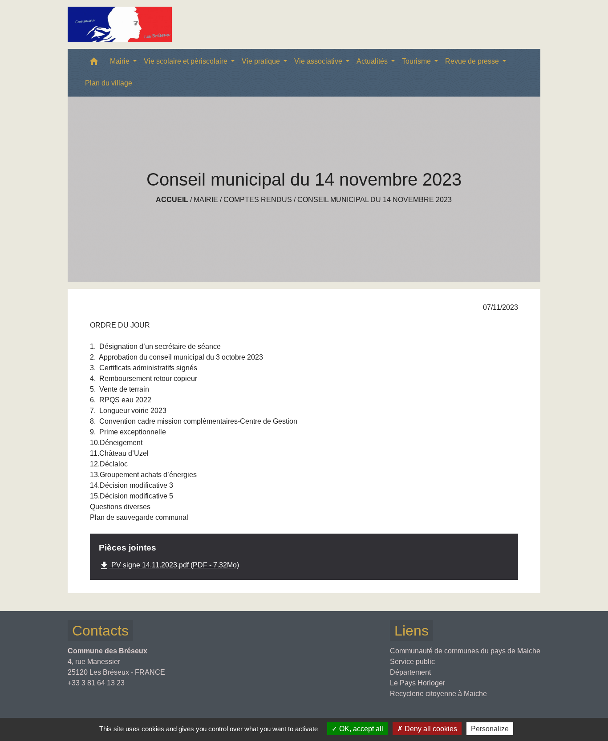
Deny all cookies (430, 729)
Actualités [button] (373, 61)
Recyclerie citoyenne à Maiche (438, 693)
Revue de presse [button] (473, 61)
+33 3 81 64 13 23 (96, 683)
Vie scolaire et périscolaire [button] (186, 61)
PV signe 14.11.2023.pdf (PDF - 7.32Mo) (169, 565)
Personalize (490, 729)
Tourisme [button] (417, 61)
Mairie (206, 199)
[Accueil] (120, 24)
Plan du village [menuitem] (108, 83)
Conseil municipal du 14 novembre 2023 (374, 199)
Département (410, 672)
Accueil (172, 199)
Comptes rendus (257, 199)
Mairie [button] (120, 61)
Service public (412, 661)
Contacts (100, 631)
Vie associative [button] (319, 61)
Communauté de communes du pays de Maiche (465, 651)
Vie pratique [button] (262, 61)
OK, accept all (360, 729)
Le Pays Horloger (417, 683)
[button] (93, 63)
